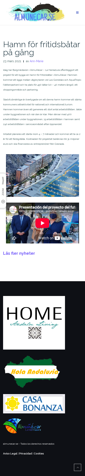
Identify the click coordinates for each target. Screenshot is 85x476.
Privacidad (25, 453)
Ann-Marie (36, 61)
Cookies (39, 453)
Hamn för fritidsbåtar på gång (41, 48)
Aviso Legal (10, 453)
